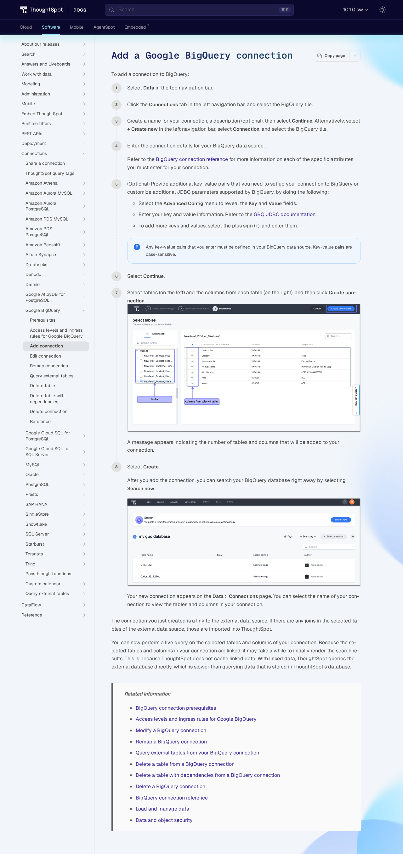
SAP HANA (36, 504)
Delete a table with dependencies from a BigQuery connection (208, 775)
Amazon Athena (42, 183)
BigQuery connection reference (192, 159)
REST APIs (31, 133)
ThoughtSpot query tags (50, 173)
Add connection (46, 346)
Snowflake (36, 524)
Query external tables (51, 376)
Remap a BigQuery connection (171, 741)
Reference (40, 421)
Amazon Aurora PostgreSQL (41, 206)
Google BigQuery (43, 310)
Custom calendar (43, 584)
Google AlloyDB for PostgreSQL (45, 297)
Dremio (33, 284)
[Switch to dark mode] (382, 10)
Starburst (35, 544)
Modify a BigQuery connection (171, 730)
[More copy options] (354, 55)
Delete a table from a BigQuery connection (185, 764)
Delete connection (48, 411)
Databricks (36, 264)
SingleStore (37, 514)
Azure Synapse (41, 254)
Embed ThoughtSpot (41, 114)
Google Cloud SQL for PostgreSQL (48, 436)
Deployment (33, 143)
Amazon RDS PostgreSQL (39, 232)
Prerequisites (42, 320)
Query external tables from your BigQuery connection (197, 752)
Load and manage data (162, 808)
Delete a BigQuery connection (170, 786)
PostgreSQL (37, 484)
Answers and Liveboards (45, 64)
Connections (34, 153)
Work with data (36, 74)
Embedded (135, 27)
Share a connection (45, 163)
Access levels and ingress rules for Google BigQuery (196, 719)
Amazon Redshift (43, 245)
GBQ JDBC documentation (284, 214)
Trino (30, 564)
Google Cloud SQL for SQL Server (48, 451)
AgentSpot (104, 27)
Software (51, 27)
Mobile (76, 27)
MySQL (33, 464)
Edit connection (45, 356)
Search (28, 54)
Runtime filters (36, 123)
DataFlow (31, 605)
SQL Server (37, 534)
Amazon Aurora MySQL (49, 193)
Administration (35, 94)
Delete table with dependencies (47, 398)
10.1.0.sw (353, 9)
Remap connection (49, 366)
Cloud (26, 27)
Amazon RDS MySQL (47, 219)
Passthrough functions (48, 573)
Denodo (33, 274)
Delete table (42, 385)
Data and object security (164, 820)
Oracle (32, 474)
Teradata (34, 554)
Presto (32, 494)
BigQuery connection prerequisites (176, 708)
